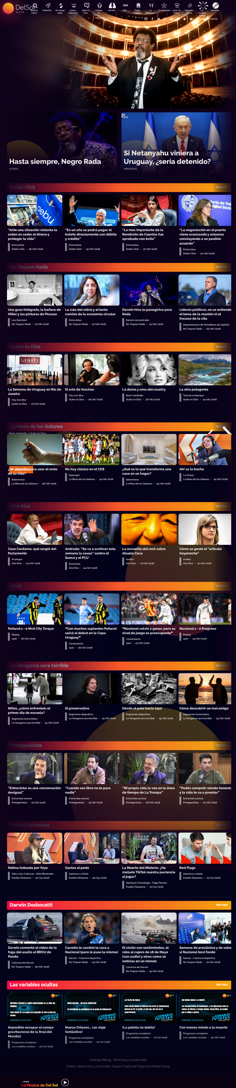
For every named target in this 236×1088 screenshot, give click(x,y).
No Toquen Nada (60, 11)
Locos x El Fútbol (176, 11)
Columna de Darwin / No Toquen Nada (32, 433)
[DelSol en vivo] (118, 1082)
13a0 (124, 10)
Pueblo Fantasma (137, 11)
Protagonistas (163, 10)
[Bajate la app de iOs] (191, 19)
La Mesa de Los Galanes (98, 12)
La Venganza (150, 11)
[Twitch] (165, 19)
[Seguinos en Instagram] (145, 19)
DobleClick (47, 10)
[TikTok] (171, 19)
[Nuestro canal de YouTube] (178, 19)
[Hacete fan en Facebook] (152, 19)
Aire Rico (111, 10)
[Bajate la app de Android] (184, 19)
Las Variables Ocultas (202, 12)
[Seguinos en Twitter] (158, 19)
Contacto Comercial (207, 19)
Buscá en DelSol (34, 11)
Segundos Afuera (189, 11)
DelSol (24, 7)
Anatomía (215, 10)
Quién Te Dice (85, 11)
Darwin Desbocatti (72, 11)
